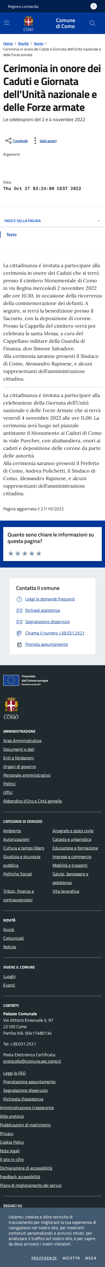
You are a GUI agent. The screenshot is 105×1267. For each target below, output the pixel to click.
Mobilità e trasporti (70, 865)
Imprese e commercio (71, 856)
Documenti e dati (18, 749)
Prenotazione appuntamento (29, 1081)
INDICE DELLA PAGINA (22, 220)
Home (8, 43)
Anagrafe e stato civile (72, 830)
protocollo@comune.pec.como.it (32, 1061)
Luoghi (9, 976)
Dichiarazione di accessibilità (26, 1168)
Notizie (9, 946)
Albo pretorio (12, 1116)
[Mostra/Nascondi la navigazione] (6, 22)
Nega (90, 1258)
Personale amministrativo (26, 775)
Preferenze (44, 1258)
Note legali (10, 1150)
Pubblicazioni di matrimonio (25, 1125)
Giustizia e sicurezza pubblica (21, 860)
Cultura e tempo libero (23, 848)
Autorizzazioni (16, 839)
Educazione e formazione (75, 848)
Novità (23, 43)
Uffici (8, 792)
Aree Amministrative (22, 740)
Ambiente (12, 830)
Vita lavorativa (65, 891)
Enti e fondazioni (18, 758)
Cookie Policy (12, 1142)
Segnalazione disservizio (25, 1090)
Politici (9, 783)
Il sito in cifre (12, 1159)
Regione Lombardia (23, 6)
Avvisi (38, 43)
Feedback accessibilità (20, 1176)
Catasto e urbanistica (71, 839)
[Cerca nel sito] (92, 23)
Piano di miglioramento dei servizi (31, 1185)
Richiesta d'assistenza (23, 1099)
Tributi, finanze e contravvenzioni (18, 895)
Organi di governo (19, 766)
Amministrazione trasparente (27, 1107)
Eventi (9, 985)
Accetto (71, 1258)
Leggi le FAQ (14, 1073)
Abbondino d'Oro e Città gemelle (32, 801)
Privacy (6, 1133)
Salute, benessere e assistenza (70, 878)
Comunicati (13, 938)
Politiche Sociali (17, 874)
